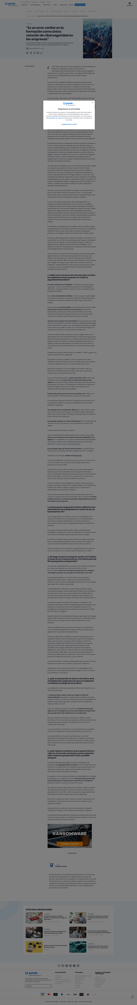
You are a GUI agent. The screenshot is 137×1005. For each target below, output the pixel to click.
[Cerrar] (92, 102)
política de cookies (56, 118)
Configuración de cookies (69, 124)
